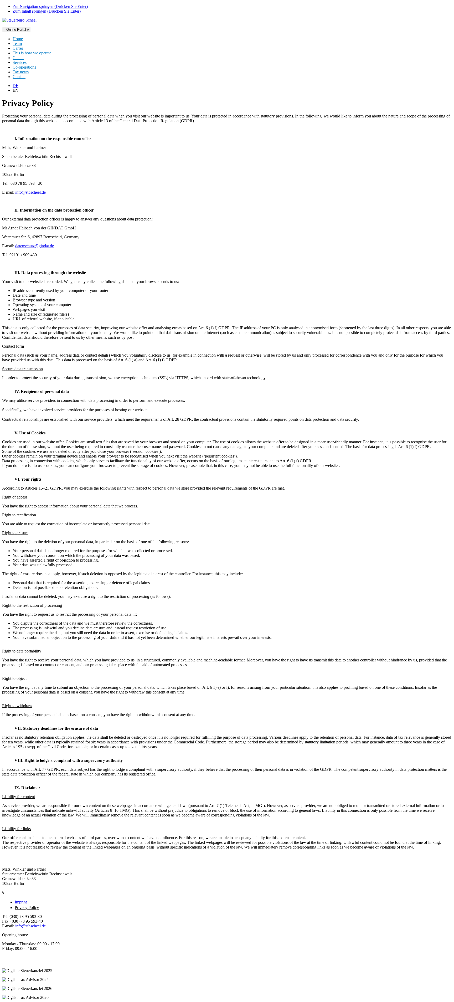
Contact (19, 76)
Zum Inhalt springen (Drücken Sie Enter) (47, 11)
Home (18, 39)
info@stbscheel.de (30, 192)
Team (17, 43)
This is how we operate (32, 53)
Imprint (21, 902)
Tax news (21, 72)
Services (20, 62)
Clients (18, 57)
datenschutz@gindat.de (34, 246)
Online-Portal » (16, 30)
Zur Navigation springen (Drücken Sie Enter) (50, 6)
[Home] (19, 20)
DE (15, 85)
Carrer (18, 48)
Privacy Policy (27, 907)
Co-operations (24, 67)
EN (15, 90)
